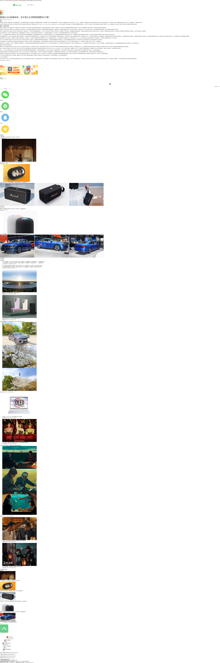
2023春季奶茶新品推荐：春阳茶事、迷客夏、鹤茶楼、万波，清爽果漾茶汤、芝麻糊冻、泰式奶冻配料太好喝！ (22, 266)
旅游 (17, 0)
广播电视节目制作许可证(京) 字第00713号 (7, 654)
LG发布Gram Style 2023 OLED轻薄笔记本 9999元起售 (12, 416)
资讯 (2, 0)
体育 (9, 0)
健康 (31, 0)
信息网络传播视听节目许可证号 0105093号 (7, 656)
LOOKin (5, 0)
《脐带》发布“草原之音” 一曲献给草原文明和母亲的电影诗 (10, 445)
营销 (22, 0)
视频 (28, 0)
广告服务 (12, 660)
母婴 (20, 0)
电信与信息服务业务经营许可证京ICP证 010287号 (9, 652)
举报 (1, 77)
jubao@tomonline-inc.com (29, 662)
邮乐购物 (5, 660)
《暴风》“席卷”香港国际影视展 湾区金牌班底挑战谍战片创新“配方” (14, 540)
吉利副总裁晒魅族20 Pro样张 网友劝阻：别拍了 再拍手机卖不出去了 (12, 321)
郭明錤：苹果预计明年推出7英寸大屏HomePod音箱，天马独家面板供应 (13, 208)
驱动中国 (1, 163)
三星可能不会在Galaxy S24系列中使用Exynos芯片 (11, 318)
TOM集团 (1, 660)
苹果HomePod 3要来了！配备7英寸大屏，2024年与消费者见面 (11, 162)
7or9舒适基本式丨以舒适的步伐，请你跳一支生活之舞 (9, 137)
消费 (35, 0)
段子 (33, 0)
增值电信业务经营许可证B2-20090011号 (7, 657)
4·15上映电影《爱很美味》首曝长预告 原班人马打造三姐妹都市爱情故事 (15, 442)
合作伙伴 (8, 660)
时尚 (13, 0)
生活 (18, 0)
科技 (40, 0)
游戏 (15, 0)
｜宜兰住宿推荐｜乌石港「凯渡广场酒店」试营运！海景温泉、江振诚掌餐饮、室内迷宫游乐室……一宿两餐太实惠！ (23, 262)
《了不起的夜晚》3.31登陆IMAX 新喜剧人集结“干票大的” (12, 566)
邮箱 (24, 0)
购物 (39, 0)
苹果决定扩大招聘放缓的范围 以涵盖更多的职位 (10, 292)
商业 (26, 0)
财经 (29, 0)
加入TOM (15, 660)
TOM (1, 138)
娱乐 (7, 0)
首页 (1, 0)
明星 (11, 0)
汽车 (37, 0)
